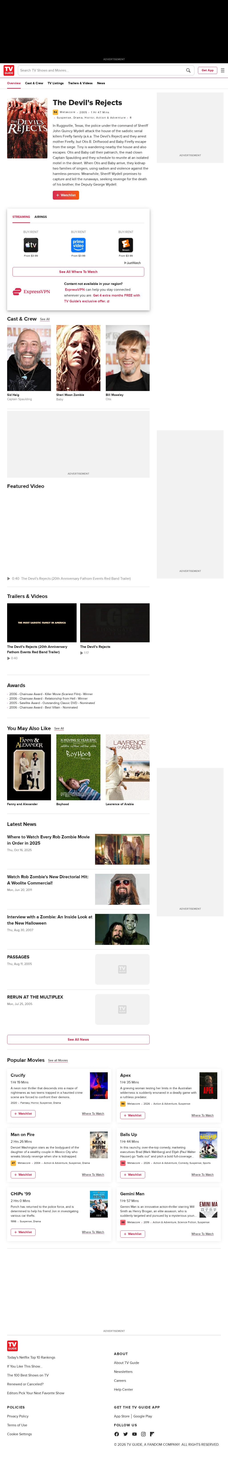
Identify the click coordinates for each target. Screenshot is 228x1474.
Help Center (123, 1389)
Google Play (142, 1416)
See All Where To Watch (78, 272)
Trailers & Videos (80, 83)
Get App (208, 70)
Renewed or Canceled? (25, 1384)
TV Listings (56, 83)
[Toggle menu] (222, 70)
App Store (122, 1416)
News (101, 83)
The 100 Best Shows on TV (28, 1375)
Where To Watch (93, 1114)
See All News (78, 1039)
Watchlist (68, 195)
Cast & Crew (34, 83)
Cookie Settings (19, 1434)
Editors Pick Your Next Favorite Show (35, 1393)
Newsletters (123, 1372)
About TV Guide (126, 1363)
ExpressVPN (75, 289)
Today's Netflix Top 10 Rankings (31, 1357)
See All (45, 319)
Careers (120, 1380)
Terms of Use (17, 1425)
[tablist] (78, 217)
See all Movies (58, 1060)
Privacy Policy (17, 1416)
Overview (14, 83)
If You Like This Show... (25, 1366)
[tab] (21, 217)
